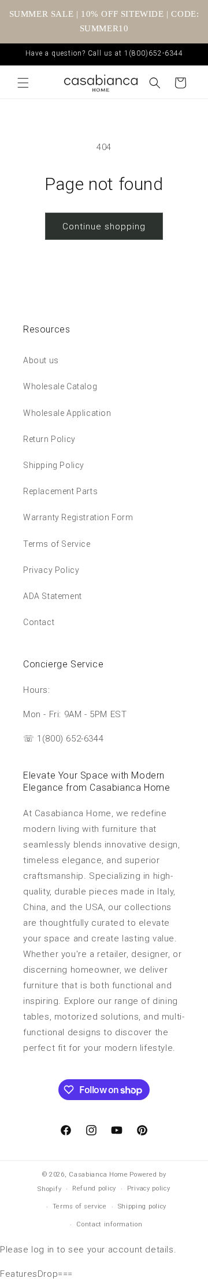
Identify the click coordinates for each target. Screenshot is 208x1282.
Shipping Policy (53, 465)
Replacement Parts (60, 491)
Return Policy (49, 439)
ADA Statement (52, 596)
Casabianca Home (98, 1174)
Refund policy (94, 1188)
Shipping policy (142, 1206)
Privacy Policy (51, 570)
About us (41, 360)
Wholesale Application (67, 413)
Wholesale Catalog (60, 386)
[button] (23, 83)
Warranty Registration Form (78, 517)
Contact (38, 622)
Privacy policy (148, 1188)
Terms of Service (57, 544)
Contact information (109, 1224)
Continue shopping (104, 226)
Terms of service (80, 1206)
